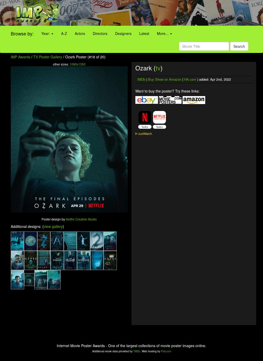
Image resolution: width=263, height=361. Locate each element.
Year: (46, 33)
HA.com (190, 79)
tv (158, 67)
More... (163, 33)
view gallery (53, 226)
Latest (144, 33)
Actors (80, 33)
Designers (123, 33)
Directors (100, 33)
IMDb (141, 79)
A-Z (64, 33)
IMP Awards (20, 56)
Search (239, 46)
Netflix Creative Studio (81, 219)
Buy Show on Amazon (164, 79)
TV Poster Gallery (47, 56)
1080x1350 (78, 64)
